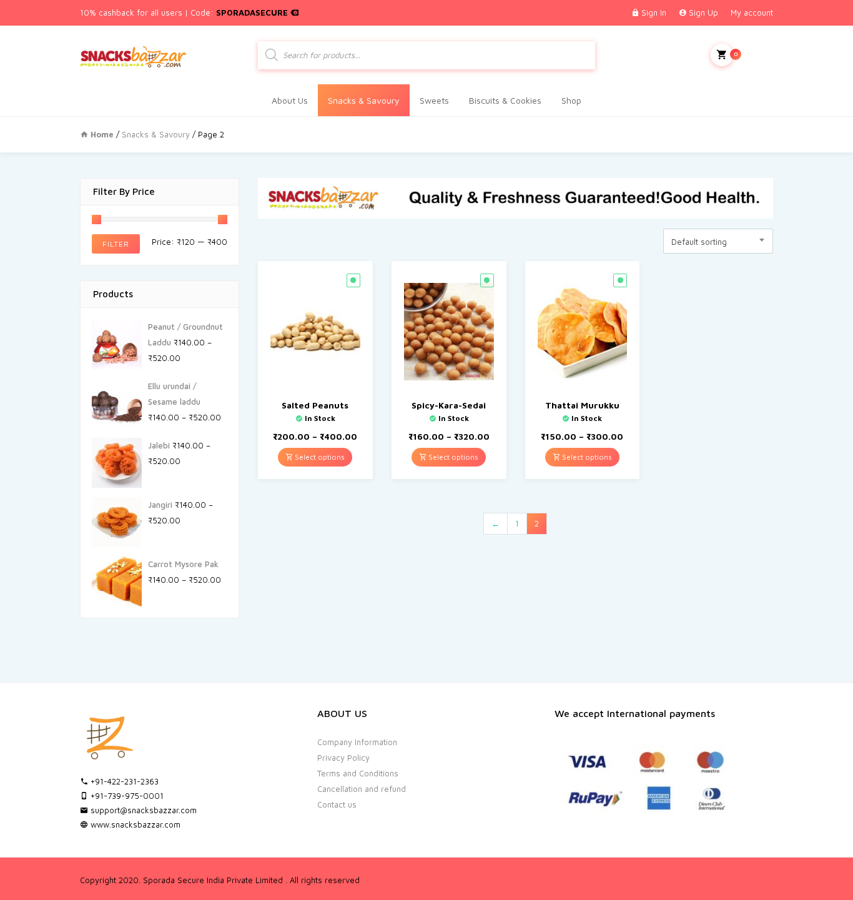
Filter (115, 244)
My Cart (753, 54)
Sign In (653, 12)
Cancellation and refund (361, 789)
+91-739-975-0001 (126, 796)
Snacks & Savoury (364, 100)
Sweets (434, 100)
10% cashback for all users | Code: (185, 12)
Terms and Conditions (357, 773)
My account (752, 12)
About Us (290, 100)
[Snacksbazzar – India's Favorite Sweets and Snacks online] (133, 54)
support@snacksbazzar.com (142, 810)
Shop (571, 100)
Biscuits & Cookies (505, 100)
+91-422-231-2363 (123, 781)
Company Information (357, 742)
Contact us (337, 804)
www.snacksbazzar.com (134, 824)
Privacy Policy (343, 758)
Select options (319, 457)
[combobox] (718, 241)
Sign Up (703, 12)
